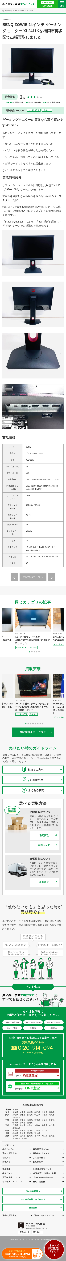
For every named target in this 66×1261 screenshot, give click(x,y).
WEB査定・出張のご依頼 (44, 1173)
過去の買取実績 (9, 1215)
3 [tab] (34, 651)
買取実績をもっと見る (33, 732)
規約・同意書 (39, 1181)
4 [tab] (36, 651)
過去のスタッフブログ (44, 1215)
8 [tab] (42, 723)
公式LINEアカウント (42, 1169)
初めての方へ (8, 1149)
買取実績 (9, 10)
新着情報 (6, 1169)
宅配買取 (44, 835)
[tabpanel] (33, 628)
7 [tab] (40, 723)
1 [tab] (29, 651)
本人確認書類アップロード (33, 1199)
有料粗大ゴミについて (12, 1181)
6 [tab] (37, 723)
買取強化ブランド (41, 1153)
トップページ (8, 1145)
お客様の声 (38, 1162)
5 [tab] (39, 651)
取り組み (36, 1232)
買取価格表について (11, 1177)
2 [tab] (31, 651)
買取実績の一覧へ (33, 577)
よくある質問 (39, 1157)
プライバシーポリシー (43, 1177)
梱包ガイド (44, 845)
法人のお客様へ (33, 1191)
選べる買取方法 (9, 1153)
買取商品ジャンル (41, 1149)
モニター (30, 10)
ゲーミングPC (20, 10)
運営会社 (23, 1232)
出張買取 (44, 882)
